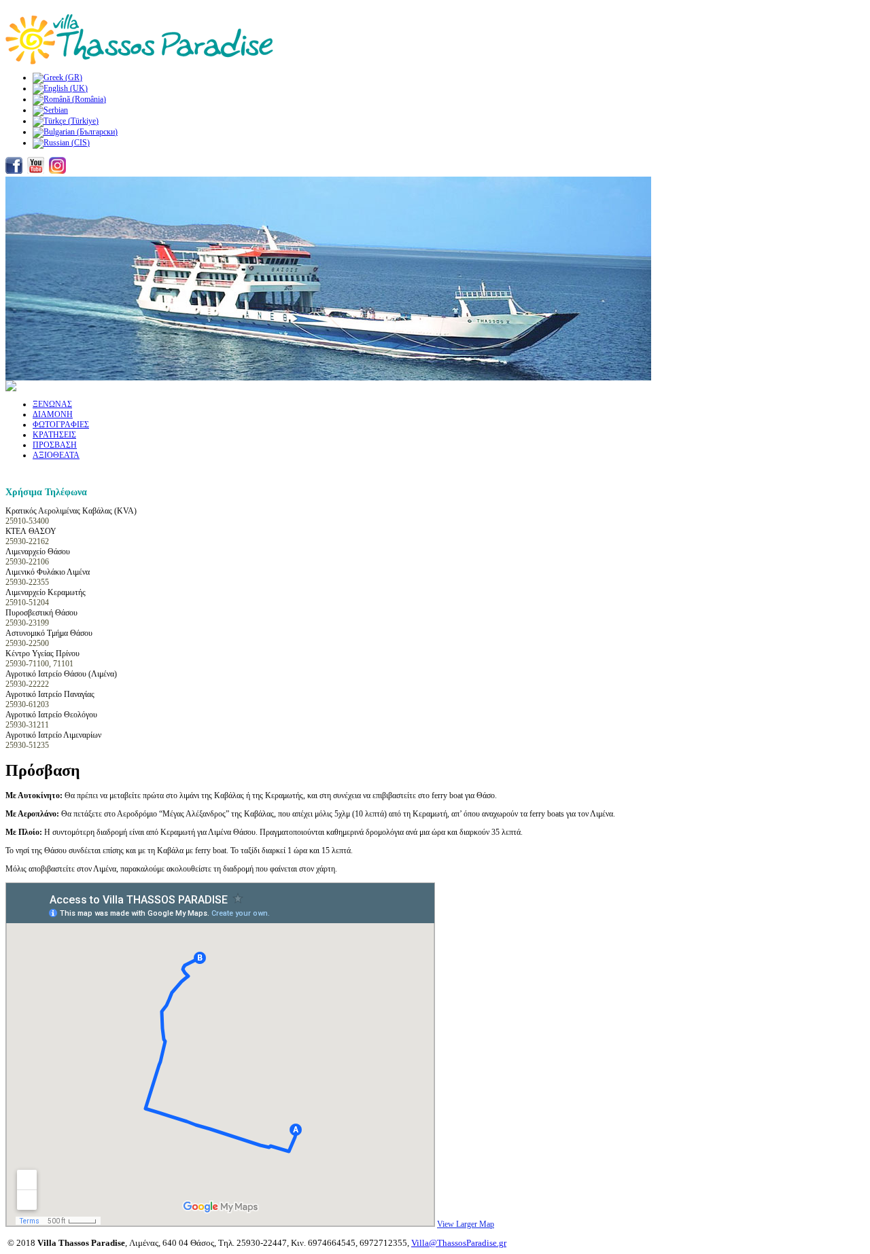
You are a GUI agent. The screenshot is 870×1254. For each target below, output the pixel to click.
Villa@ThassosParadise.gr (458, 1243)
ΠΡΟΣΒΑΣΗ (55, 445)
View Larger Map (465, 1224)
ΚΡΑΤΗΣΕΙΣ (54, 435)
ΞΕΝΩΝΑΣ (52, 404)
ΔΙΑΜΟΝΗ (53, 414)
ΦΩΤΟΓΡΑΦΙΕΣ (61, 424)
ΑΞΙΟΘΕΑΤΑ (56, 455)
